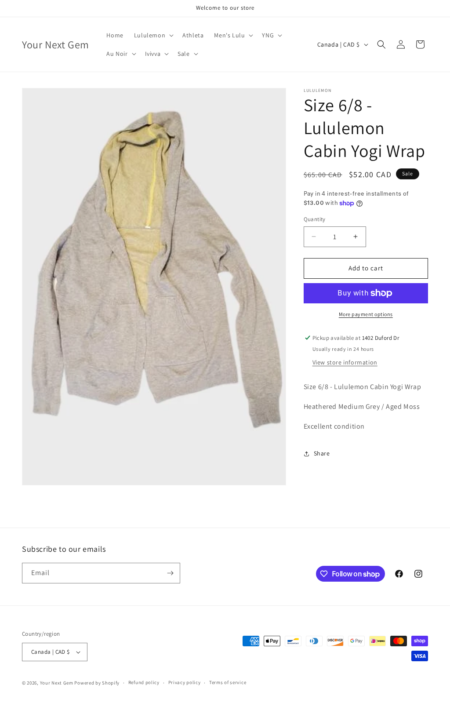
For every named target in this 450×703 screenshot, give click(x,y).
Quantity (315, 219)
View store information (344, 362)
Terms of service (227, 682)
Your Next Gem (56, 683)
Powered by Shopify (97, 683)
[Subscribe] (170, 573)
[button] (153, 35)
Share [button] (322, 453)
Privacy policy (184, 682)
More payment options (366, 314)
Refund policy (144, 682)
